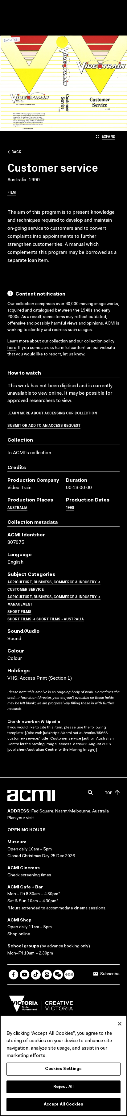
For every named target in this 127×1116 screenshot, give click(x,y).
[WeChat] (58, 975)
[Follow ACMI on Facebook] (13, 975)
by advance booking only (65, 946)
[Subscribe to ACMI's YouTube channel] (25, 975)
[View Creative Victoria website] (41, 1005)
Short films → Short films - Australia (45, 618)
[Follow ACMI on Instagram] (47, 975)
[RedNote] (69, 975)
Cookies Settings (63, 1069)
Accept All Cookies (63, 1104)
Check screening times (29, 875)
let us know (73, 354)
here (11, 348)
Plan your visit (20, 818)
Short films (19, 611)
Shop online (18, 934)
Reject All (63, 1087)
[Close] (119, 1023)
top (108, 792)
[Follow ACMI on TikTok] (36, 975)
